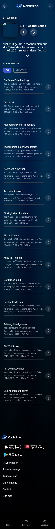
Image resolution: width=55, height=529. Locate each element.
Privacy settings (11, 469)
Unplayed (21, 70)
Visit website (12, 63)
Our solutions (10, 482)
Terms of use (10, 476)
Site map (7, 495)
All (7, 70)
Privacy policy (10, 462)
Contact (7, 489)
